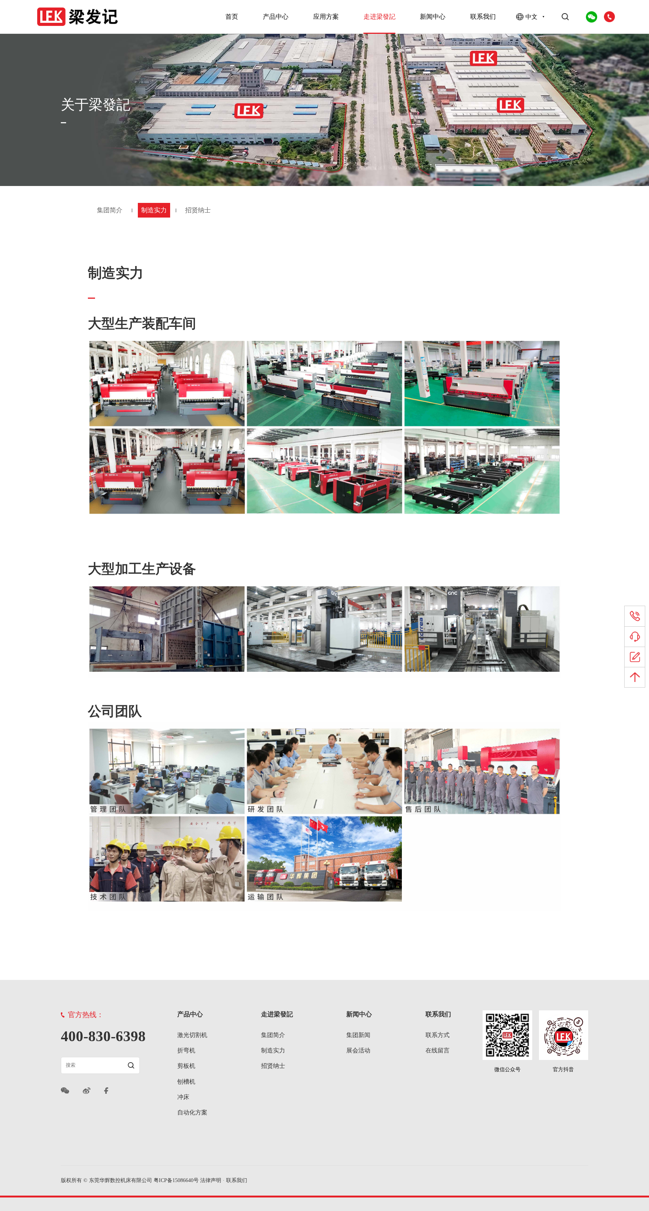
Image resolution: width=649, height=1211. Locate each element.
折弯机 (186, 1050)
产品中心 (275, 16)
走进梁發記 (379, 16)
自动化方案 (192, 1112)
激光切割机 (192, 1035)
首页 (231, 16)
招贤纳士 (198, 210)
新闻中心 (432, 16)
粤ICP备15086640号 (176, 1180)
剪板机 (186, 1066)
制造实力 (154, 210)
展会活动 (358, 1050)
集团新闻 (358, 1035)
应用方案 (326, 16)
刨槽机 (186, 1081)
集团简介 (109, 210)
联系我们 (483, 16)
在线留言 (438, 1050)
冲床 (183, 1097)
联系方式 (438, 1035)
